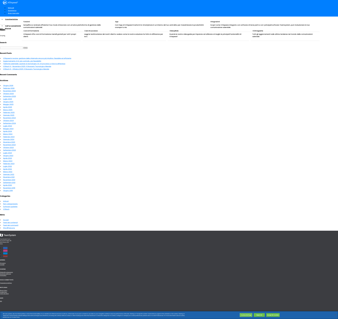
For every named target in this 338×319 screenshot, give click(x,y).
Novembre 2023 (9, 145)
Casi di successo (91, 31)
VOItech (6, 209)
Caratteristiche (11, 19)
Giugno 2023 (8, 156)
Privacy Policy (3, 290)
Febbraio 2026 (8, 88)
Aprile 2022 (7, 169)
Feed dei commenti (10, 225)
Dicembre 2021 (9, 177)
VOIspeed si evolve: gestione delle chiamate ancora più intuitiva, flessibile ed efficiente (37, 58)
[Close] (335, 315)
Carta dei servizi (4, 293)
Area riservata (13, 13)
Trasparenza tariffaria (6, 283)
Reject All (259, 315)
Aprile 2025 (7, 107)
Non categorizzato (10, 204)
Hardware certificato (5, 274)
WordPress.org (9, 228)
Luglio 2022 (7, 166)
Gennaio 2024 (8, 139)
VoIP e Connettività (13, 26)
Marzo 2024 (7, 134)
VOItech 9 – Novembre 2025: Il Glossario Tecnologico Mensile (27, 66)
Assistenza (12, 11)
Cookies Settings (246, 315)
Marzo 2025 (7, 110)
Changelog (3, 275)
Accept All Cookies (273, 315)
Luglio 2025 (7, 99)
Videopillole (174, 31)
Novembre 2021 (9, 180)
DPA (1, 301)
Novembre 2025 (9, 91)
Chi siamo (3, 263)
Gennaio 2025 (8, 115)
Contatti (2, 264)
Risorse (8, 28)
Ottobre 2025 (8, 94)
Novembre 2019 (9, 188)
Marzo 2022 (7, 172)
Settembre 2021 (9, 182)
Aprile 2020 (7, 185)
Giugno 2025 (8, 102)
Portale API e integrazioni (6, 272)
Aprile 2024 (7, 131)
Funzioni (27, 22)
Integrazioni (215, 22)
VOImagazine (258, 31)
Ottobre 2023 (8, 147)
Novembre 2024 (9, 118)
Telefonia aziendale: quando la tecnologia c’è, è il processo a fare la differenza (34, 64)
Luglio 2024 (7, 126)
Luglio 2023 (7, 153)
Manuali (11, 8)
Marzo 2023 (7, 161)
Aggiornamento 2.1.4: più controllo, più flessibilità (22, 61)
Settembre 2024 (9, 123)
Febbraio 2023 (8, 164)
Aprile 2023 (7, 158)
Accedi (6, 220)
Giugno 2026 (8, 85)
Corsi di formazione (31, 31)
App (116, 22)
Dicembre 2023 (9, 142)
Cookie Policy (3, 292)
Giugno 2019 (8, 190)
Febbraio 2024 (9, 137)
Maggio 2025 (8, 104)
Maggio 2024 (8, 129)
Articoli (6, 201)
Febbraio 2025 (9, 112)
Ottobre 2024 (8, 120)
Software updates (10, 207)
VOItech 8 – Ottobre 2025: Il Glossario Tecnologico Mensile (26, 69)
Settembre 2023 (9, 150)
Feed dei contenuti (10, 222)
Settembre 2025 (9, 96)
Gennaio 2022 (8, 174)
